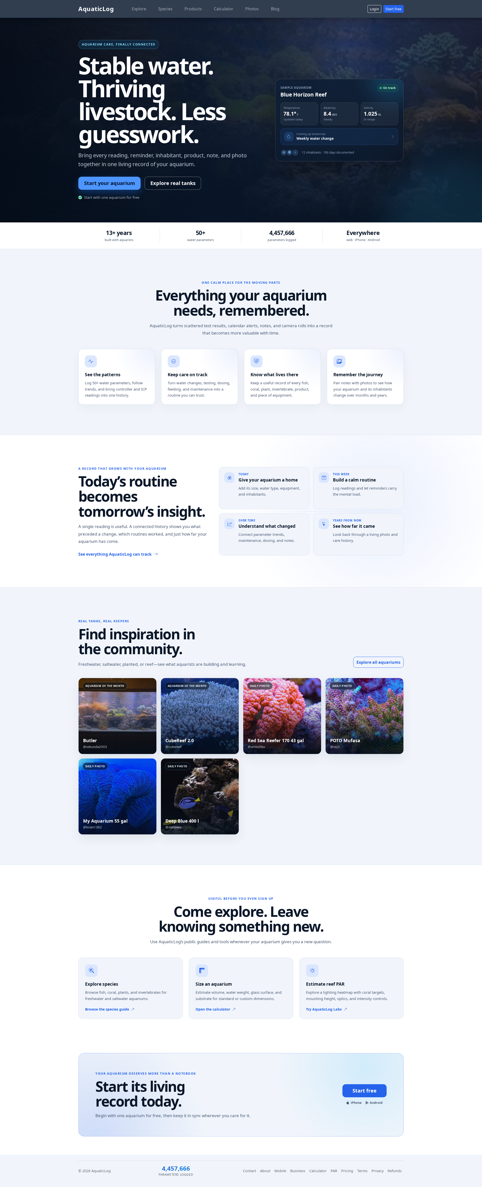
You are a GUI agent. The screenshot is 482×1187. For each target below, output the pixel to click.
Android (376, 1103)
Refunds (395, 1170)
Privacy (378, 1170)
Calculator (223, 9)
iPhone (356, 1103)
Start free (393, 9)
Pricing (347, 1170)
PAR (334, 1170)
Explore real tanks (173, 183)
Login (374, 9)
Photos (252, 9)
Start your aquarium (109, 183)
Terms (362, 1170)
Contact (249, 1170)
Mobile (280, 1170)
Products (193, 9)
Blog (275, 9)
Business (297, 1170)
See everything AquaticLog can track (115, 554)
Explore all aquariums (378, 662)
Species (165, 9)
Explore (139, 9)
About (265, 1170)
